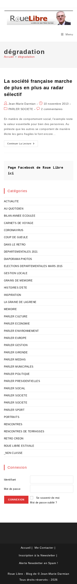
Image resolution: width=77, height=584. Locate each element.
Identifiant (10, 479)
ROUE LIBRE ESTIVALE (19, 445)
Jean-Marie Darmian (22, 103)
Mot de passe (12, 488)
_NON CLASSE (13, 452)
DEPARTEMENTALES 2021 (21, 251)
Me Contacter (44, 547)
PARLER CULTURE (16, 316)
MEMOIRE (10, 309)
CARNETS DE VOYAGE (19, 223)
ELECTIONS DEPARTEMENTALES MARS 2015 (33, 266)
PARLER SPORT (14, 409)
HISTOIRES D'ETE (15, 287)
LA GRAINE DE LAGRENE (20, 302)
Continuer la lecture (22, 144)
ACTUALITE (11, 201)
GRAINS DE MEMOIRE (18, 280)
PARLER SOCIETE (20, 109)
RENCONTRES (13, 424)
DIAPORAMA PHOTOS (18, 259)
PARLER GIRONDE (16, 352)
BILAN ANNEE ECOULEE (20, 215)
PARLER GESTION (16, 345)
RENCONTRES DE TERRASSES (24, 431)
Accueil (26, 547)
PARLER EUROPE (15, 338)
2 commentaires (51, 109)
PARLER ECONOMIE (17, 323)
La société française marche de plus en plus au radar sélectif (38, 87)
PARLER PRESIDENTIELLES (22, 381)
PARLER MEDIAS (15, 359)
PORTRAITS (12, 417)
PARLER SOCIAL (14, 388)
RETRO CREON (13, 438)
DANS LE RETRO (15, 244)
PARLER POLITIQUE (17, 373)
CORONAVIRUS (13, 230)
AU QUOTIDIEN (13, 208)
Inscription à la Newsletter (37, 555)
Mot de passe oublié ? (43, 502)
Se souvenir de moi (48, 497)
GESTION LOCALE (16, 273)
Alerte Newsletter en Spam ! (38, 563)
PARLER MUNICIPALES (19, 366)
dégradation (26, 56)
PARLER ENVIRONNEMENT (21, 330)
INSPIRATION (12, 294)
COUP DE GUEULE (16, 237)
